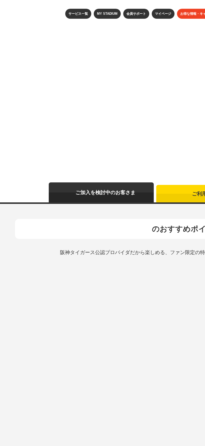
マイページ (163, 13)
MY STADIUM (107, 13)
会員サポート (136, 13)
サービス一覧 (78, 13)
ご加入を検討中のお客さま (106, 192)
